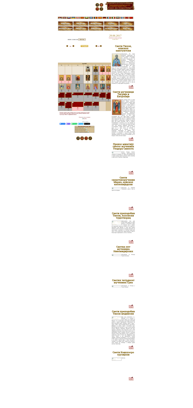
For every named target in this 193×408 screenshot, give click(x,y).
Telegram (81, 123)
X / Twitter (88, 123)
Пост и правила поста (70, 114)
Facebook (63, 123)
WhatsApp (75, 123)
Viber (69, 123)
